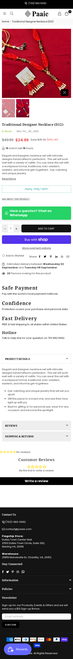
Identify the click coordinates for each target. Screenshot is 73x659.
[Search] (11, 14)
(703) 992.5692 (37, 3)
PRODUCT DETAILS (17, 359)
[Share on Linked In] (56, 256)
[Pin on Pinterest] (51, 256)
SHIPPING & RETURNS (19, 436)
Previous (5, 63)
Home (5, 21)
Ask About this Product (16, 199)
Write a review (36, 481)
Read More (9, 179)
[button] (8, 452)
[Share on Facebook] (40, 256)
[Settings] (59, 14)
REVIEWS (11, 425)
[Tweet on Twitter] (45, 256)
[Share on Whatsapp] (62, 256)
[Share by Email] (68, 256)
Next (68, 63)
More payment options (36, 248)
